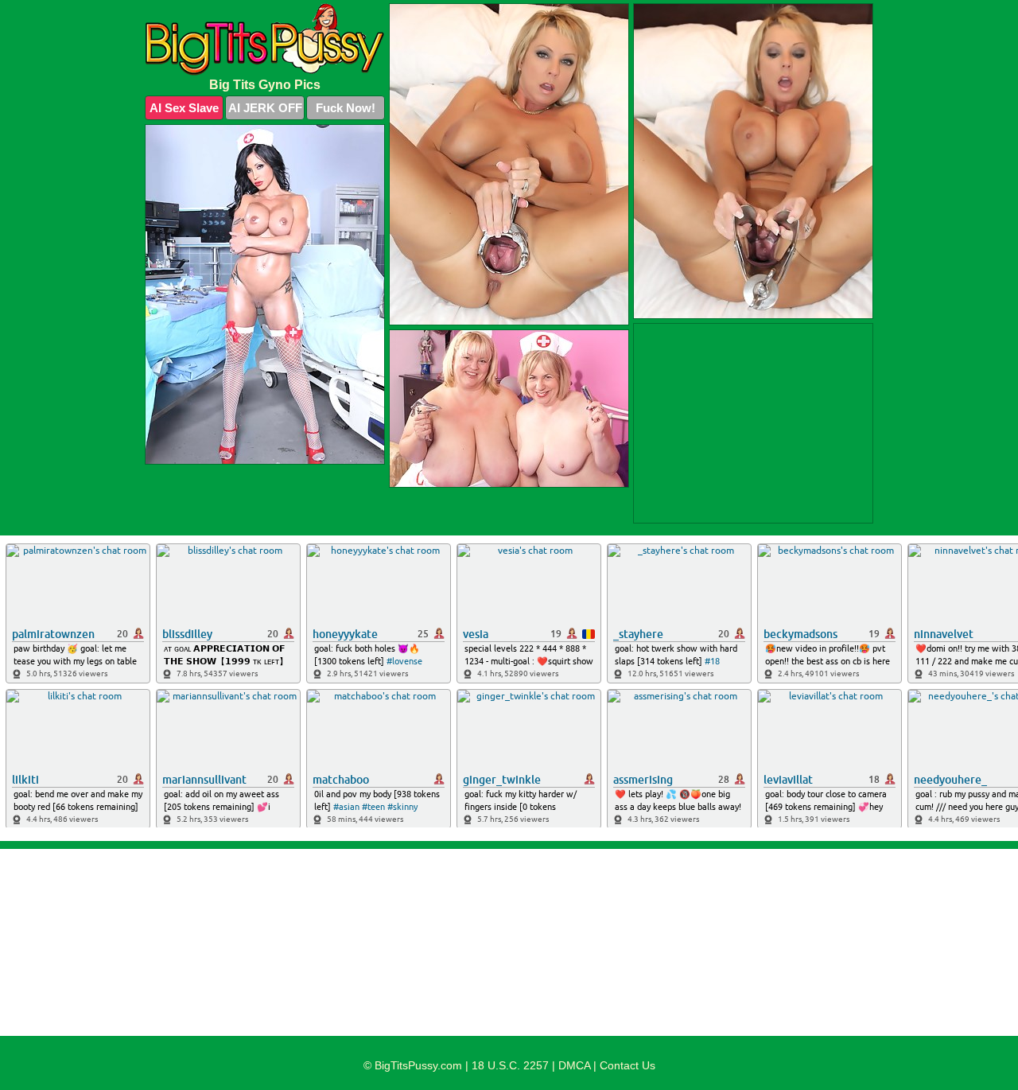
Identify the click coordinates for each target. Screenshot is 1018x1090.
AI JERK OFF (265, 108)
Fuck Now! (345, 108)
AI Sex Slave (184, 108)
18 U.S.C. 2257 (510, 1065)
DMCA (574, 1065)
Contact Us (627, 1065)
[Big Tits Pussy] (265, 39)
